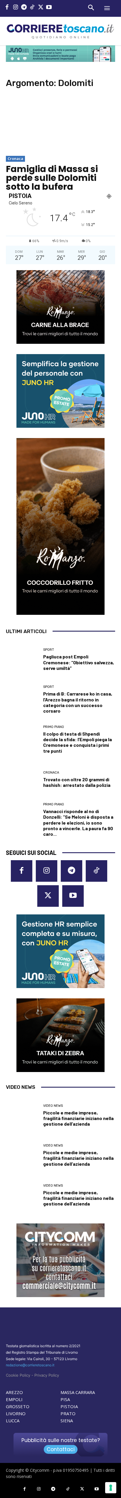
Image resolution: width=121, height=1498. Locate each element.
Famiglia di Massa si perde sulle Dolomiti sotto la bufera (52, 178)
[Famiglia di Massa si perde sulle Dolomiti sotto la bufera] (60, 124)
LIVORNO (16, 1413)
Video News (53, 1105)
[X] (40, 8)
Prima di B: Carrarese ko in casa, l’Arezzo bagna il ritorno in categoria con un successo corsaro (77, 702)
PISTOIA (69, 1406)
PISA (65, 1399)
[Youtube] (49, 8)
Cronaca (15, 158)
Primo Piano (53, 727)
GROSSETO (17, 1406)
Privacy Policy (46, 1375)
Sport (48, 649)
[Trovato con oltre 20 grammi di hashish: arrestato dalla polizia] (22, 779)
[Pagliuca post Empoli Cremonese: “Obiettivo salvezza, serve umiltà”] (22, 659)
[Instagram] (15, 8)
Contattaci (61, 1449)
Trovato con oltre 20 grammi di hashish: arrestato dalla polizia (76, 782)
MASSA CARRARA (77, 1392)
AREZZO (14, 1392)
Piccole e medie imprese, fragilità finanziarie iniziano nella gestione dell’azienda (78, 1118)
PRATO (67, 1413)
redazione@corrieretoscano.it (30, 1365)
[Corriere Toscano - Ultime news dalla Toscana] (60, 31)
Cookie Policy (18, 1375)
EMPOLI (14, 1399)
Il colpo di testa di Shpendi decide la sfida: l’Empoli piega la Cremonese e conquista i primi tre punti (77, 742)
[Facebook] (7, 8)
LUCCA (12, 1420)
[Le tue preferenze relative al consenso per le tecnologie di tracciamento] (110, 1487)
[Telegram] (24, 8)
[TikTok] (32, 8)
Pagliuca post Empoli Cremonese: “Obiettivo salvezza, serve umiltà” (78, 662)
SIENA (66, 1420)
